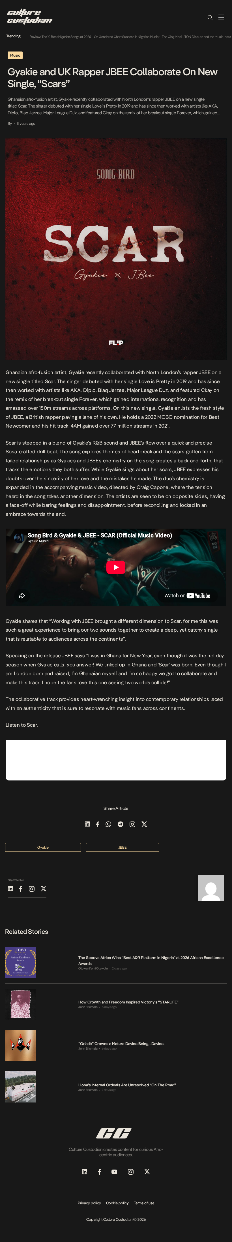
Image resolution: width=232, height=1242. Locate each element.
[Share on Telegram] (120, 824)
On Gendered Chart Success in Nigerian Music (113, 37)
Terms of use (144, 1203)
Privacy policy (89, 1203)
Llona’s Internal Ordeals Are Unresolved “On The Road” (127, 1085)
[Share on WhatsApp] (108, 824)
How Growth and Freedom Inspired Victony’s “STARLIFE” (128, 1002)
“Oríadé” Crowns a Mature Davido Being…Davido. (121, 1043)
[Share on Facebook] (97, 824)
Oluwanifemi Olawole (93, 968)
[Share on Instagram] (132, 824)
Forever (87, 399)
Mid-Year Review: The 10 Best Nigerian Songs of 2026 (41, 37)
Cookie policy (117, 1203)
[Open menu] (221, 17)
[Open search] (210, 17)
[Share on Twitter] (144, 824)
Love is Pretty (154, 381)
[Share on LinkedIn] (87, 824)
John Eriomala (88, 1007)
